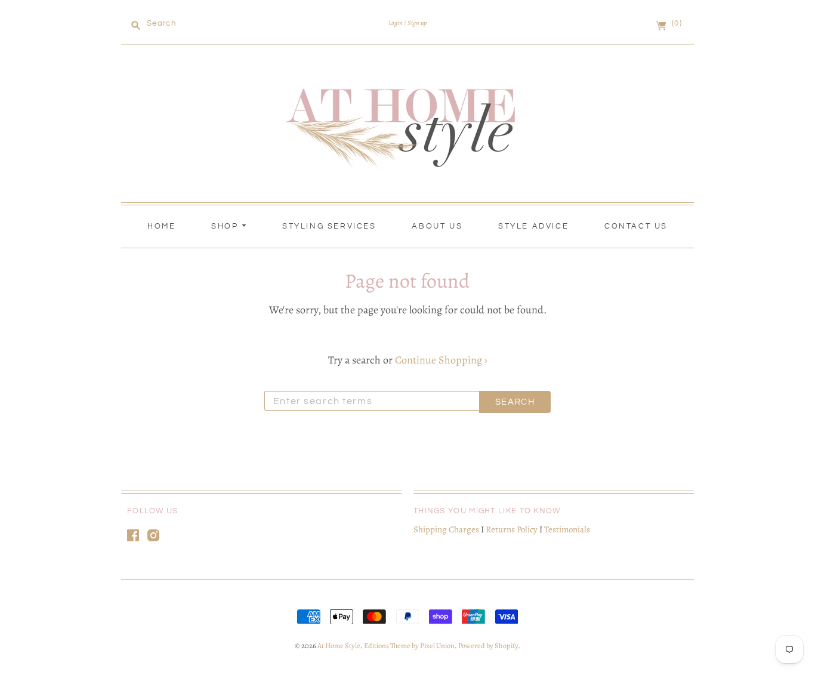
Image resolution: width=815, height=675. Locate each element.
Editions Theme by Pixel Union (409, 645)
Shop (226, 226)
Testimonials (567, 529)
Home (161, 226)
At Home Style (338, 645)
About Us (437, 226)
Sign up (417, 23)
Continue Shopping (441, 360)
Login (395, 23)
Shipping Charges (446, 529)
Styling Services (329, 226)
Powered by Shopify (488, 645)
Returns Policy (512, 529)
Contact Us (636, 226)
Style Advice (533, 226)
